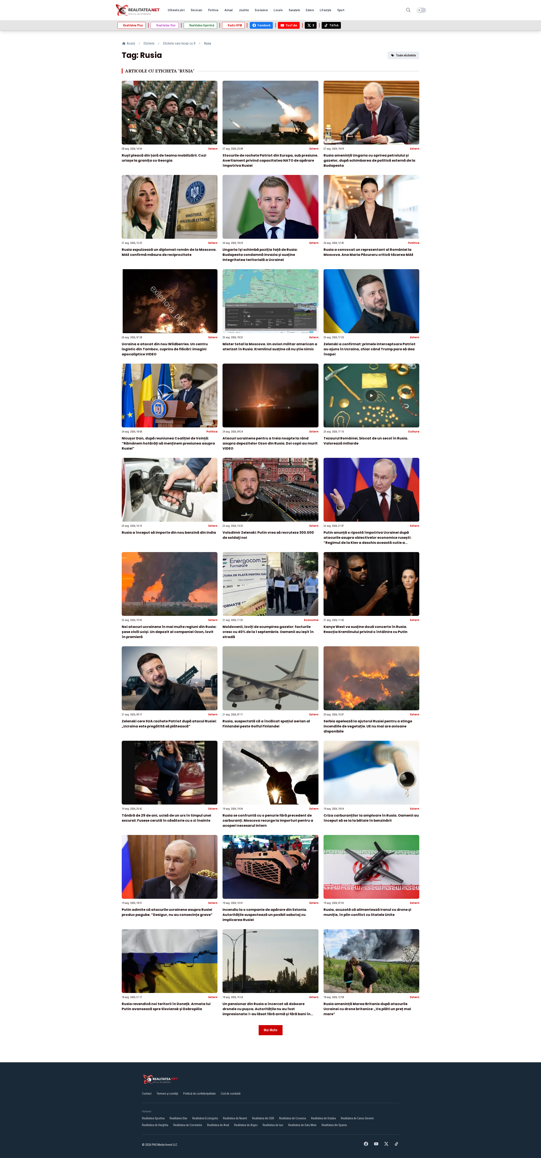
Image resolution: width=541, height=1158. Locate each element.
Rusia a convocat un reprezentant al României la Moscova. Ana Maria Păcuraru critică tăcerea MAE (368, 252)
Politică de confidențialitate (199, 1093)
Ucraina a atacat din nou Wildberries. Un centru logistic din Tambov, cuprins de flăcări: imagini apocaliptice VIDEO (165, 349)
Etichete (148, 43)
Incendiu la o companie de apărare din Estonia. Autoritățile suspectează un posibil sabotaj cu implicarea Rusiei (265, 914)
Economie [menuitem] (261, 10)
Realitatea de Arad (218, 1125)
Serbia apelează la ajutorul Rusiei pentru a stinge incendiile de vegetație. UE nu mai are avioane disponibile (368, 726)
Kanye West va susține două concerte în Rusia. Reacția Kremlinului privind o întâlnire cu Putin (365, 629)
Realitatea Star (178, 1118)
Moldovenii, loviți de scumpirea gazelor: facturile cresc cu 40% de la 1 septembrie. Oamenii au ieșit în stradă (268, 631)
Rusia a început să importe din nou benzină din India (169, 532)
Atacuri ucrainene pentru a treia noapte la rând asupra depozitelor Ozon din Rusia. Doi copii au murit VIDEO (270, 443)
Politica (413, 243)
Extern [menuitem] (310, 10)
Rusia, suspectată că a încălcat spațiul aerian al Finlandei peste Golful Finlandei (266, 724)
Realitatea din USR (263, 1118)
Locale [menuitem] (278, 10)
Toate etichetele (406, 55)
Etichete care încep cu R (179, 43)
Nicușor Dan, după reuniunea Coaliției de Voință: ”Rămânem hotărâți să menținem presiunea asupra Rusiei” (168, 443)
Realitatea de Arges (246, 1125)
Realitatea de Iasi (273, 1125)
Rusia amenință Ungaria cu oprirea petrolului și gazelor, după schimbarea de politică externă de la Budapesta (369, 160)
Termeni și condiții (167, 1093)
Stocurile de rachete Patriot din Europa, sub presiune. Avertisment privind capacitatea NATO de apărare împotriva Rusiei (270, 160)
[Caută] (408, 10)
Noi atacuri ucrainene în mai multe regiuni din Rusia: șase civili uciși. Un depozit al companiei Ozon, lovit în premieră (169, 631)
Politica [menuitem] (213, 10)
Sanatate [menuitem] (294, 10)
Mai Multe (270, 1030)
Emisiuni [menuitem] (196, 10)
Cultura (413, 431)
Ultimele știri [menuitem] (176, 10)
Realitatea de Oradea (323, 1118)
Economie (311, 620)
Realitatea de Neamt (235, 1118)
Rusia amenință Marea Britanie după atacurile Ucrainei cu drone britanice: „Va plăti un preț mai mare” (367, 1008)
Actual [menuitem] (228, 10)
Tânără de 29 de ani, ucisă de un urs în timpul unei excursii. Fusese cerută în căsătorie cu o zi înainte (166, 818)
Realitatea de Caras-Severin (357, 1118)
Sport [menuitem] (340, 10)
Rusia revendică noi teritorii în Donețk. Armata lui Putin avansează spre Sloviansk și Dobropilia (166, 1006)
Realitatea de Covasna (292, 1118)
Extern (212, 148)
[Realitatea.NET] (138, 10)
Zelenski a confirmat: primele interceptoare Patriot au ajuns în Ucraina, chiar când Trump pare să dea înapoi (369, 349)
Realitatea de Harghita (155, 1125)
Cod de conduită (230, 1093)
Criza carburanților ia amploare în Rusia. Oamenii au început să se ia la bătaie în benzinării (371, 818)
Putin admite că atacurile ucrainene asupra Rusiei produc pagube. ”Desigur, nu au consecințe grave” (167, 912)
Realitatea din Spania (334, 1125)
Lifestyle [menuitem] (325, 10)
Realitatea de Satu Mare (302, 1125)
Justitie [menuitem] (244, 10)
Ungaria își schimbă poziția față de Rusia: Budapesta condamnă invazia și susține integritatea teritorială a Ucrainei (260, 254)
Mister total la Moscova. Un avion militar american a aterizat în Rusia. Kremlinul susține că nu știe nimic (270, 347)
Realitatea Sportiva (153, 1118)
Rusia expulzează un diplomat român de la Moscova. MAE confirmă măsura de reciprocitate (169, 252)
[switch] (421, 10)
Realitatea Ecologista (205, 1118)
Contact (147, 1093)
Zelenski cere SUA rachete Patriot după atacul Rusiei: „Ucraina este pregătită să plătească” (169, 724)
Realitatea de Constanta (187, 1125)
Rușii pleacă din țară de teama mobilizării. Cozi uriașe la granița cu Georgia (164, 158)
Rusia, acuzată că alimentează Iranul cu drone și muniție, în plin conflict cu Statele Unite (367, 912)
